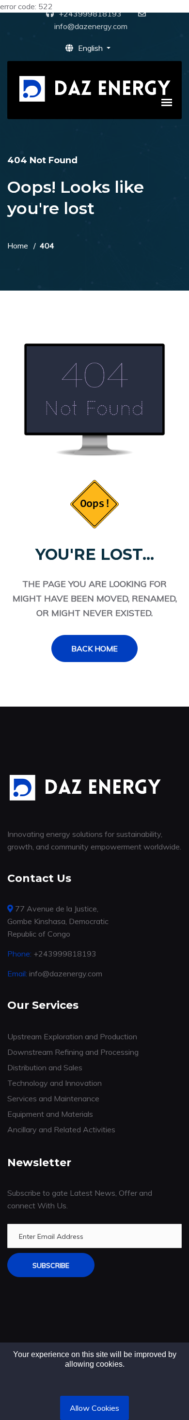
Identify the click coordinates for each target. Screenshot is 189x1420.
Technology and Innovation (54, 1083)
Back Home (94, 648)
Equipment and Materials (50, 1114)
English (91, 48)
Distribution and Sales (44, 1067)
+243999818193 (90, 13)
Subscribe (50, 1265)
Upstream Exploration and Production (72, 1036)
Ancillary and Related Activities (61, 1129)
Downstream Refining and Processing (73, 1052)
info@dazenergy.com (90, 26)
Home (17, 245)
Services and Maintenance (53, 1098)
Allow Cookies (94, 1408)
